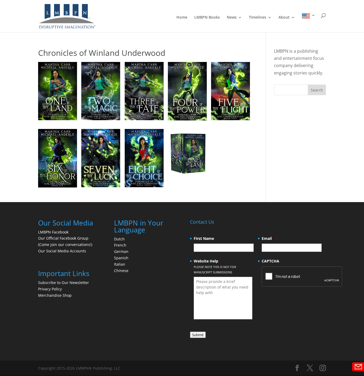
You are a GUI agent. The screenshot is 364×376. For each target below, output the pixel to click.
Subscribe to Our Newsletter (63, 282)
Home (181, 17)
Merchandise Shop (55, 295)
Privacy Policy (50, 288)
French (120, 245)
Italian (119, 264)
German (121, 251)
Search (317, 90)
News (232, 17)
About (284, 17)
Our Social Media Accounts (62, 250)
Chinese (121, 270)
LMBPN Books (207, 17)
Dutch (119, 238)
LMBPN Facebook (54, 232)
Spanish (121, 257)
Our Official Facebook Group (63, 238)
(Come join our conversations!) (65, 244)
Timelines (257, 17)
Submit (198, 334)
